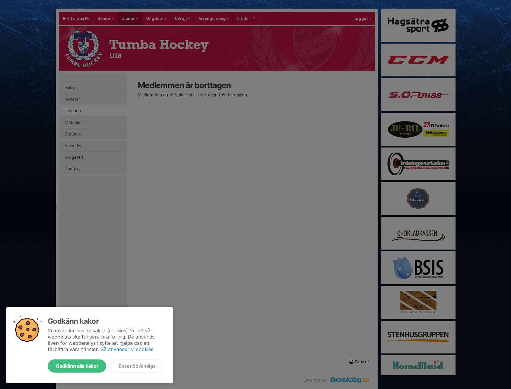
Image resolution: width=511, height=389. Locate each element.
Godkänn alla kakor (77, 366)
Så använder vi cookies (127, 349)
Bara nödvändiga (137, 366)
